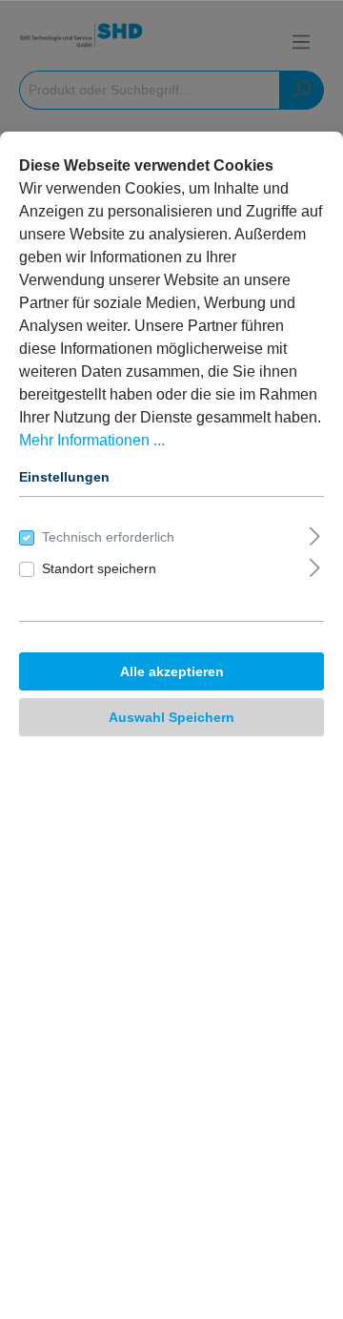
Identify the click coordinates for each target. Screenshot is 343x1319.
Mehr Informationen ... (92, 440)
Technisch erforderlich (108, 537)
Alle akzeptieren (172, 671)
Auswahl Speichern (171, 717)
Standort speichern (99, 568)
